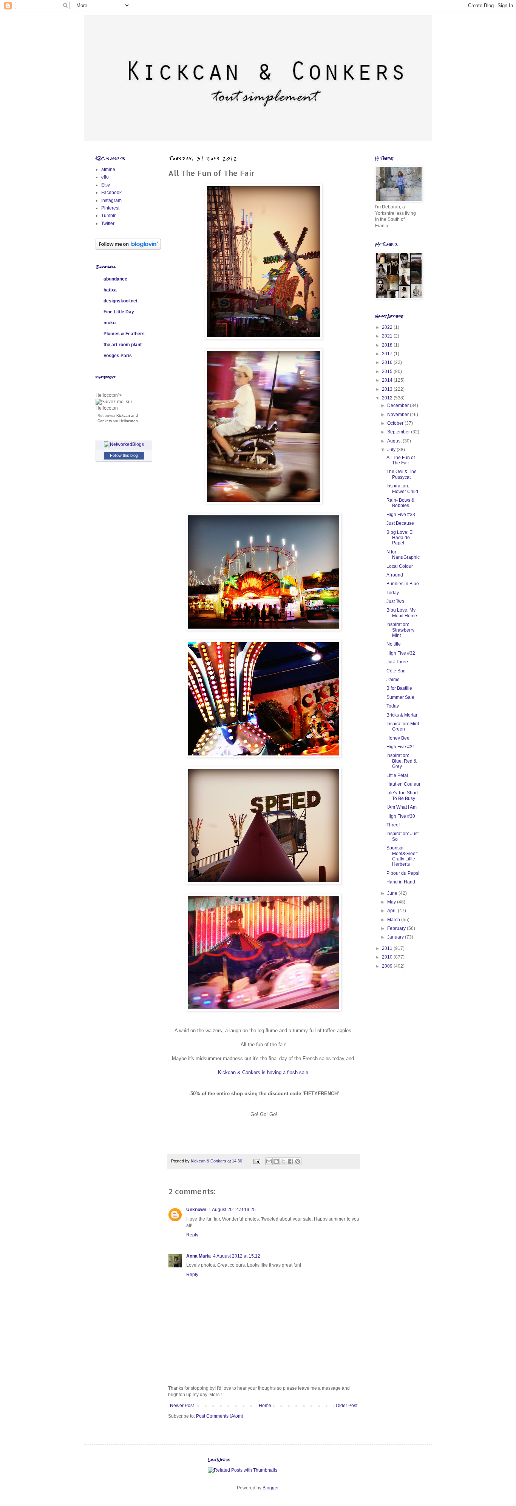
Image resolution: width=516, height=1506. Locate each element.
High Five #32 (400, 653)
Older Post (346, 1405)
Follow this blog (124, 455)
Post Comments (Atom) (219, 1416)
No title (393, 644)
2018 (388, 345)
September (399, 432)
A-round (394, 575)
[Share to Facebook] (290, 1161)
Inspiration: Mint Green (402, 726)
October (396, 423)
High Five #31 (400, 746)
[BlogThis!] (276, 1161)
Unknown (196, 1209)
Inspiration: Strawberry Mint (400, 630)
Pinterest (110, 208)
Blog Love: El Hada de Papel (400, 538)
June (393, 893)
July (392, 449)
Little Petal (397, 775)
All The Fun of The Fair (400, 460)
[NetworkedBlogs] (124, 444)
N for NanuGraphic (403, 554)
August (395, 441)
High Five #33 (400, 514)
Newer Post (182, 1405)
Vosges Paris (118, 355)
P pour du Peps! (402, 873)
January (396, 937)
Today (392, 592)
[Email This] (269, 1161)
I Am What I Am (401, 807)
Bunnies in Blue (402, 583)
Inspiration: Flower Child (402, 488)
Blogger (270, 1488)
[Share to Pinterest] (297, 1161)
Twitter (107, 223)
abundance (115, 279)
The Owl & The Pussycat (401, 474)
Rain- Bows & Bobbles (400, 503)
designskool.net (120, 301)
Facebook (111, 192)
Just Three (397, 661)
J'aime (393, 679)
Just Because (400, 523)
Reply (192, 1235)
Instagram (111, 200)
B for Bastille (399, 688)
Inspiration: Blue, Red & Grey (401, 761)
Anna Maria (198, 1256)
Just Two (395, 601)
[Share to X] (283, 1161)
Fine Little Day (119, 311)
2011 (388, 948)
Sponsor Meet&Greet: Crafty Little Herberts (402, 856)
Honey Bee (397, 738)
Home (265, 1405)
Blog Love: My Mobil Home (401, 612)
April (392, 910)
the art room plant (123, 344)
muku (110, 322)
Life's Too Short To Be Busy (402, 795)
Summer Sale (400, 697)
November (398, 414)
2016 (388, 362)
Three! (393, 825)
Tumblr (108, 215)
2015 (388, 371)
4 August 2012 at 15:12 (236, 1256)
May (392, 902)
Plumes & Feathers (124, 333)
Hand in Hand (400, 882)
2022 (388, 327)
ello (105, 177)
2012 (388, 398)
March (394, 919)
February (397, 928)
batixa (110, 290)
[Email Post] (256, 1161)
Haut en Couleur (403, 784)
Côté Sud (396, 671)
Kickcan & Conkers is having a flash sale (263, 1072)
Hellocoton (128, 421)
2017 (388, 353)
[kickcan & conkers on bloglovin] (128, 248)
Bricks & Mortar (401, 715)
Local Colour (399, 566)
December (398, 405)
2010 (388, 957)
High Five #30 (400, 816)
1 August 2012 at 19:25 (232, 1209)
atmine (108, 169)
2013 (388, 389)
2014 (388, 380)
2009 (388, 966)
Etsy (105, 185)
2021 (388, 336)
